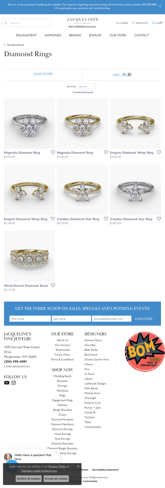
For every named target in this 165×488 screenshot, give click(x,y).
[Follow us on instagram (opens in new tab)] (13, 382)
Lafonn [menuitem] (88, 378)
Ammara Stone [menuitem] (93, 340)
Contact (141, 35)
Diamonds (53, 35)
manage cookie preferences (39, 470)
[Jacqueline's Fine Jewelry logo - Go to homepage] (82, 23)
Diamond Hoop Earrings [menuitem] (62, 453)
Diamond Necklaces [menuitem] (62, 424)
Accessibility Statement (105, 469)
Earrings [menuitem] (62, 385)
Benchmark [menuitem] (91, 354)
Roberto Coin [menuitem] (93, 403)
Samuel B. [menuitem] (90, 412)
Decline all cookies (28, 478)
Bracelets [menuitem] (62, 381)
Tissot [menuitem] (88, 422)
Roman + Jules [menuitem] (93, 407)
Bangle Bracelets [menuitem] (62, 410)
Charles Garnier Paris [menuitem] (97, 359)
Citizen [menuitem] (89, 364)
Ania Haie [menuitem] (90, 345)
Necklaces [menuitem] (62, 390)
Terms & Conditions (62, 359)
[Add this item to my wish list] (51, 152)
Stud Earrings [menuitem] (62, 438)
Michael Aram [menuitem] (92, 393)
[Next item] (50, 123)
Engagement (26, 35)
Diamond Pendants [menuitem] (62, 419)
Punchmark (90, 481)
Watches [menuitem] (62, 405)
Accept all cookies (56, 478)
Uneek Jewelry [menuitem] (93, 427)
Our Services (62, 345)
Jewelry (95, 35)
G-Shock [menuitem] (89, 374)
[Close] (160, 6)
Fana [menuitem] (87, 369)
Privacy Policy (62, 354)
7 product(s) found (82, 92)
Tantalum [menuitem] (90, 417)
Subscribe (144, 318)
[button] (122, 23)
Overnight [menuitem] (90, 398)
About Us (62, 340)
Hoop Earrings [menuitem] (62, 434)
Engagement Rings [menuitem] (62, 400)
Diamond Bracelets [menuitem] (62, 443)
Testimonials (62, 350)
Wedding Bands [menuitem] (62, 376)
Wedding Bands (15, 45)
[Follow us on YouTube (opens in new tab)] (6, 382)
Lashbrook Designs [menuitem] (95, 383)
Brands (75, 35)
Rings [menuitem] (62, 395)
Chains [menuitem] (62, 414)
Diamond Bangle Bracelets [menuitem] (62, 448)
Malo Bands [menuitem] (91, 388)
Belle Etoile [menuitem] (91, 350)
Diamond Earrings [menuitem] (62, 429)
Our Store (118, 35)
